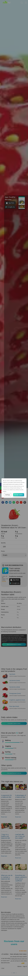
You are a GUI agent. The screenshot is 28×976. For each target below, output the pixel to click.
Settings (7, 494)
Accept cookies (18, 494)
